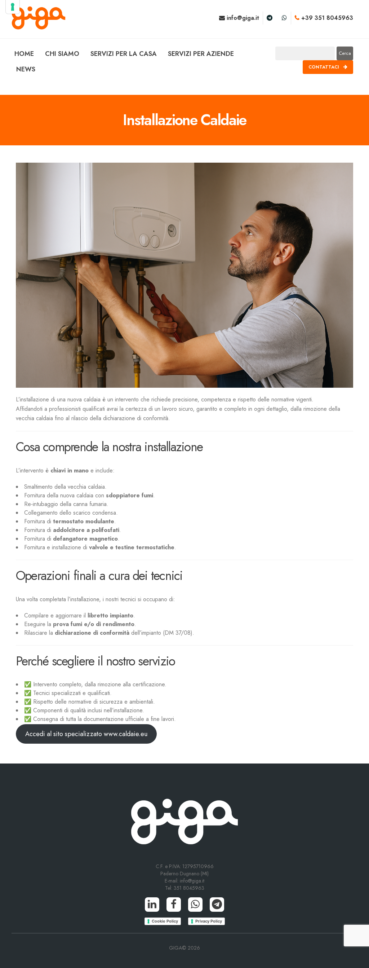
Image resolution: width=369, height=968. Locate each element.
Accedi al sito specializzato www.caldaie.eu (86, 734)
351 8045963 (189, 888)
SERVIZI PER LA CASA (123, 53)
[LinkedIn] (152, 904)
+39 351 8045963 (326, 18)
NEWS (25, 69)
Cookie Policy (165, 921)
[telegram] (269, 18)
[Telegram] (217, 904)
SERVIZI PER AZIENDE (201, 53)
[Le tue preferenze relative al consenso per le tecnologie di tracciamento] (12, 7)
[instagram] (284, 18)
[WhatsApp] (195, 904)
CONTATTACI (324, 66)
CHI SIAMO (62, 53)
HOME (24, 53)
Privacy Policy (208, 921)
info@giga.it (242, 18)
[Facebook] (173, 904)
